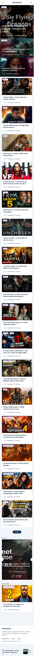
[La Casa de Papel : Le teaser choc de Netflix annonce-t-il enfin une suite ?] (17, 170)
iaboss (13, 638)
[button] (3, 2)
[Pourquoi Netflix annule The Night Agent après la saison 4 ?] (17, 114)
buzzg (18, 638)
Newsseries (17, 2)
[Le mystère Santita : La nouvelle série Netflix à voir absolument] (17, 255)
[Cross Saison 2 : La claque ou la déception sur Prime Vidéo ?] (17, 593)
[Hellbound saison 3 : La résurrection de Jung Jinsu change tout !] (17, 559)
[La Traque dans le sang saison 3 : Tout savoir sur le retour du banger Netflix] (17, 340)
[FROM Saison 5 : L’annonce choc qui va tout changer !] (17, 199)
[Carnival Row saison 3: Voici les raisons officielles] (17, 452)
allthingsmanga (5, 638)
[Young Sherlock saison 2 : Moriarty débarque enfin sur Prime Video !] (17, 368)
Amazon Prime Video (8, 361)
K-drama (6, 304)
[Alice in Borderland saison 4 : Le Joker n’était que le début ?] (17, 311)
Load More (17, 532)
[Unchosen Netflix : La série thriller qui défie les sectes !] (17, 227)
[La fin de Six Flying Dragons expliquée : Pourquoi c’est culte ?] (17, 21)
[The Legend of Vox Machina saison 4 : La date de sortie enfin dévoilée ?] (17, 424)
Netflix (5, 107)
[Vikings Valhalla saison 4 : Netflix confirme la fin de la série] (17, 396)
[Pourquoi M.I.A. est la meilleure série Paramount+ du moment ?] (17, 67)
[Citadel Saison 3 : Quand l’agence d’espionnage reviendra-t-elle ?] (17, 480)
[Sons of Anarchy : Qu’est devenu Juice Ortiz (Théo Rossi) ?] (17, 508)
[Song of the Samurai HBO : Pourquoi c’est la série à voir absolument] (17, 48)
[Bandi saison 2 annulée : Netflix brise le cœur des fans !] (17, 142)
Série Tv (4, 7)
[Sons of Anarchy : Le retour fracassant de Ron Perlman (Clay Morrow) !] (17, 283)
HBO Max (4, 40)
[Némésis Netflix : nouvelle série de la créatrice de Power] (17, 86)
